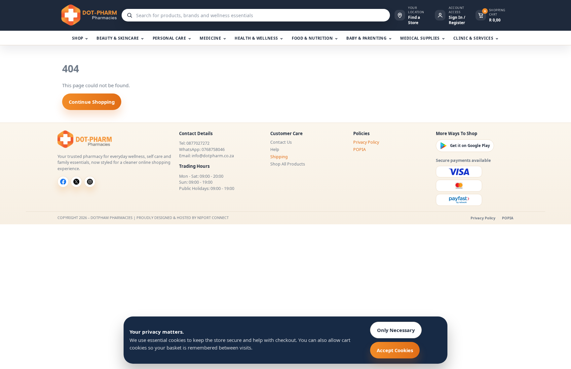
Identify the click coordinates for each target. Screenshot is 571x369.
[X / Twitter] (76, 181)
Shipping (279, 157)
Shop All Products (287, 164)
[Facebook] (63, 181)
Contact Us (281, 142)
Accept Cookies (395, 350)
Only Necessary (396, 330)
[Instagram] (89, 181)
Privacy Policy (366, 142)
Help (274, 149)
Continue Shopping (92, 101)
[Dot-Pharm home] (87, 15)
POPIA (359, 149)
